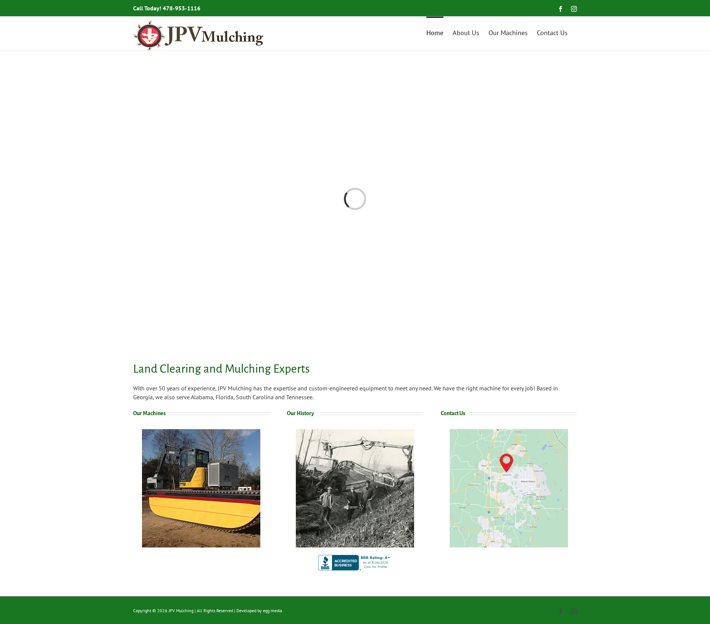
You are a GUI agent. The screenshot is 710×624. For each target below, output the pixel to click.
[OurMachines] (201, 432)
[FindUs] (509, 432)
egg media (272, 610)
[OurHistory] (355, 432)
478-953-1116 (181, 8)
